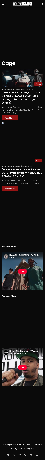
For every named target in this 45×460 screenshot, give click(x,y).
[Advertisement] (22, 32)
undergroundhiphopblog (12, 89)
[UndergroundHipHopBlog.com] (22, 4)
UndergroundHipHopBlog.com (22, 449)
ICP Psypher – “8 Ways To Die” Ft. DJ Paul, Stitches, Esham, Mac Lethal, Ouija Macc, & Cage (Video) (22, 97)
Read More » (10, 118)
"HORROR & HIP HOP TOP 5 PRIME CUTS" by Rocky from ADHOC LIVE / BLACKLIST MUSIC (22, 173)
